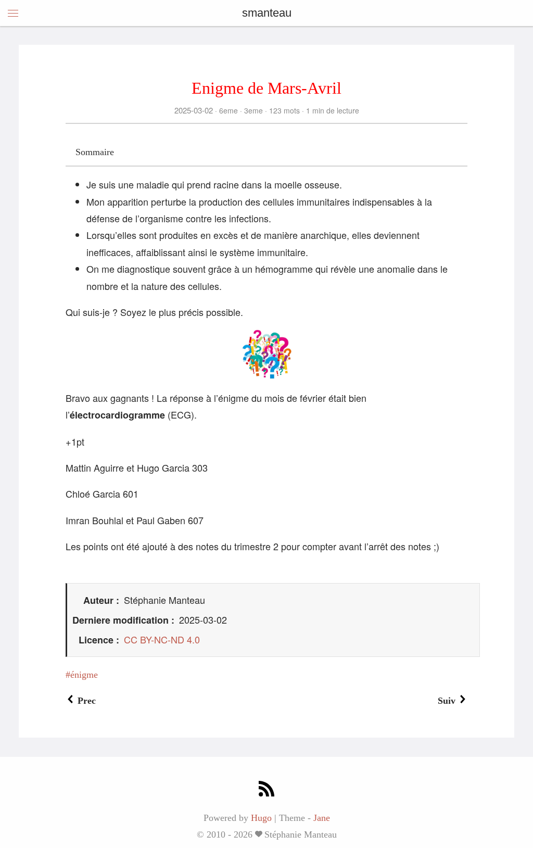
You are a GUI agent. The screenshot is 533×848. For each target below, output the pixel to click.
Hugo (261, 818)
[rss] (266, 790)
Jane (321, 818)
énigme (84, 674)
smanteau (266, 12)
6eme (228, 110)
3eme (253, 110)
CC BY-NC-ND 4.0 (162, 639)
